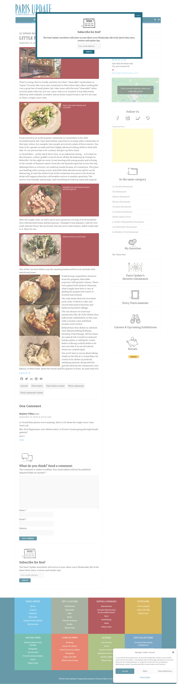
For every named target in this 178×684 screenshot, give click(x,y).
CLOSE (137, 15)
